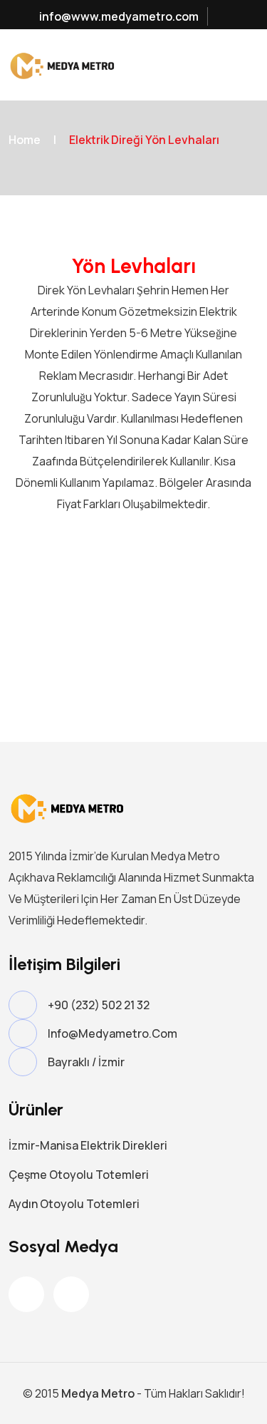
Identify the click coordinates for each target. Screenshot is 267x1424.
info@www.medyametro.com (118, 16)
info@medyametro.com (112, 1033)
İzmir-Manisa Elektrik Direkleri (88, 1145)
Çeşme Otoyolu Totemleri (79, 1174)
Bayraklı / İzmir (86, 1062)
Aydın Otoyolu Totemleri (74, 1204)
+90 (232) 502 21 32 (99, 1005)
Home (25, 140)
